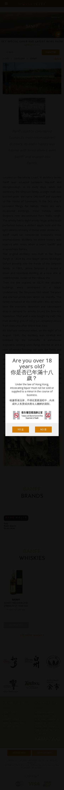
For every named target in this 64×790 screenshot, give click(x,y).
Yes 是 (21, 429)
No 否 (43, 429)
